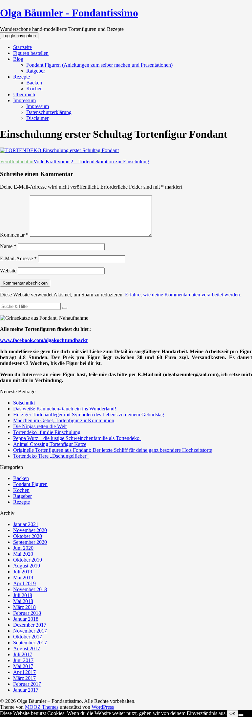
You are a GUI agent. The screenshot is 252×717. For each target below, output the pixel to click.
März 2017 (24, 678)
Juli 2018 (22, 595)
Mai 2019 (23, 577)
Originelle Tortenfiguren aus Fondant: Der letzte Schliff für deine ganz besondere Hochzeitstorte (112, 450)
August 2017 (26, 648)
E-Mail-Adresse (18, 258)
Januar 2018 (25, 619)
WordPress (103, 707)
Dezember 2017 (29, 625)
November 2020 (30, 530)
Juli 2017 (22, 654)
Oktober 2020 (27, 536)
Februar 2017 (27, 684)
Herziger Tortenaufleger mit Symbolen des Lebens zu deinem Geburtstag (88, 414)
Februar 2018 (27, 613)
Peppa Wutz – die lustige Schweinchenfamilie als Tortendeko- (77, 438)
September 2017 (30, 642)
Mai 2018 (23, 601)
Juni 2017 (23, 660)
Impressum (24, 100)
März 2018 (24, 607)
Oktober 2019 (27, 560)
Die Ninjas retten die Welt (40, 426)
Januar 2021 (25, 524)
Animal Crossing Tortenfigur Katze (49, 444)
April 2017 (24, 672)
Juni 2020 (23, 548)
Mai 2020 (23, 554)
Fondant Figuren (30, 484)
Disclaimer (37, 118)
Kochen (34, 88)
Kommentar (14, 235)
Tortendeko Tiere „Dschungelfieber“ (51, 456)
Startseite (22, 47)
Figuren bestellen (31, 53)
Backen (34, 82)
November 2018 (30, 589)
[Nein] (240, 715)
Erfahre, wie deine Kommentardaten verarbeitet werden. (183, 294)
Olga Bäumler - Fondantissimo (69, 13)
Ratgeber (35, 71)
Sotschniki (24, 402)
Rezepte (21, 77)
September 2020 (30, 542)
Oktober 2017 (27, 636)
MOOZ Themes (41, 707)
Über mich (24, 94)
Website (8, 270)
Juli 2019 (22, 571)
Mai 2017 (23, 666)
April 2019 (24, 583)
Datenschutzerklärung (49, 112)
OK (232, 713)
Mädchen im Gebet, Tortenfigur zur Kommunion (63, 420)
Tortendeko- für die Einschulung (46, 432)
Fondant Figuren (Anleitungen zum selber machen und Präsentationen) (99, 65)
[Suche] (64, 308)
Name (8, 246)
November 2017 (30, 631)
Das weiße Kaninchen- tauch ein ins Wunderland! (64, 408)
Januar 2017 (25, 690)
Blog (18, 59)
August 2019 (26, 565)
